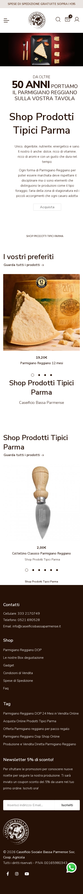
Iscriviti (67, 805)
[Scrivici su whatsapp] (71, 867)
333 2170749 (29, 613)
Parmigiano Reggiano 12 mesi (41, 363)
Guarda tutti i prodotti (22, 265)
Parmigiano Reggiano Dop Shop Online (31, 736)
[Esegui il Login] (77, 19)
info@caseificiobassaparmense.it (37, 626)
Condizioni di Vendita (18, 673)
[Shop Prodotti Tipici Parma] (41, 312)
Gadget (8, 665)
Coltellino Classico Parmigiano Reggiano (41, 553)
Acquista (47, 207)
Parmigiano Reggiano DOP (22, 650)
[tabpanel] (41, 320)
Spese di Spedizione (18, 681)
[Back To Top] (71, 882)
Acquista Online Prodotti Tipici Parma (29, 721)
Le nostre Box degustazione (23, 658)
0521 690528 (29, 620)
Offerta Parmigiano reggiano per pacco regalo (36, 729)
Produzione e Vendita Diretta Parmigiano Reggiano (39, 744)
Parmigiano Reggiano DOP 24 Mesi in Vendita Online (41, 713)
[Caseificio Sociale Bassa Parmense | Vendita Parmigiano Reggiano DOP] (37, 20)
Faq (6, 688)
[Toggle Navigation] (6, 20)
